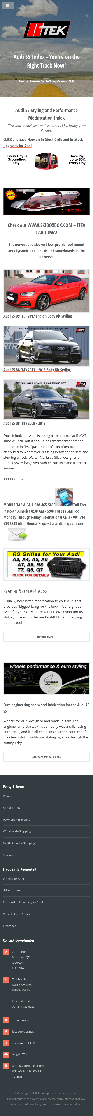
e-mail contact (21, 1020)
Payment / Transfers (16, 820)
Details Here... (46, 637)
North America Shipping (19, 843)
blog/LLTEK (19, 1054)
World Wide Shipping (17, 831)
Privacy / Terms (13, 796)
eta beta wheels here (46, 757)
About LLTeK (11, 808)
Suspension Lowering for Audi (23, 902)
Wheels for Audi (13, 879)
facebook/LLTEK (23, 1031)
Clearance (9, 926)
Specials (8, 855)
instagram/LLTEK (23, 1043)
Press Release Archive (17, 914)
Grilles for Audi (12, 890)
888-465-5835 (45, 504)
